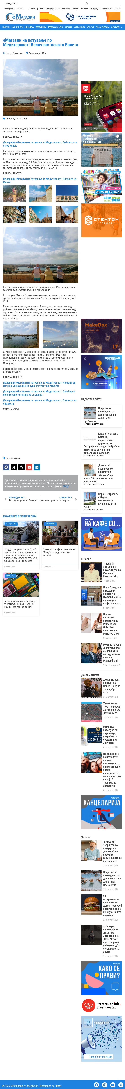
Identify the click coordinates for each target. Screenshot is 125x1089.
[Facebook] (96, 1084)
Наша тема (29, 27)
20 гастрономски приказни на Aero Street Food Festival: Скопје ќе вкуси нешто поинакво (112, 905)
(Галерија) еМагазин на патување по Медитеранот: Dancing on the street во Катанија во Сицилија (39, 393)
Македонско (79, 27)
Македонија (9, 9)
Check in (68, 27)
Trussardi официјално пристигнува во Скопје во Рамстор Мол (112, 570)
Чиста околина (102, 27)
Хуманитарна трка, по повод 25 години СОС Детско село (111, 708)
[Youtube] (112, 1084)
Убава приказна (63, 9)
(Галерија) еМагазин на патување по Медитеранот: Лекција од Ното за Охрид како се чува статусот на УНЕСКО (39, 384)
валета (9, 458)
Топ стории (21, 118)
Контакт (84, 9)
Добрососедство (55, 27)
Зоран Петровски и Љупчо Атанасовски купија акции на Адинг (101, 500)
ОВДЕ (65, 486)
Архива (117, 9)
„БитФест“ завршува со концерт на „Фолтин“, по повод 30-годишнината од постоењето (98, 473)
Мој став (90, 27)
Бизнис (20, 9)
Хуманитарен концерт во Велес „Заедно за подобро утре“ (111, 686)
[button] (6, 467)
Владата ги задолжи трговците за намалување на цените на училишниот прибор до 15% (20, 604)
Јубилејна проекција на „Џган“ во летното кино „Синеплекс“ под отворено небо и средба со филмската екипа (111, 939)
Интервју (50, 9)
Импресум (95, 9)
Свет (41, 9)
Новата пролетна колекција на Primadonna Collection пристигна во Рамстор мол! (111, 624)
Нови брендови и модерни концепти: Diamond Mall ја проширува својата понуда (112, 595)
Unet (58, 1085)
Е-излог (86, 559)
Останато (115, 27)
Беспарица (41, 27)
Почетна (6, 27)
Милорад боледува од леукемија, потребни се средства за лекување (110, 734)
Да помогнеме (90, 675)
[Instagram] (104, 1084)
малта (17, 458)
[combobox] (102, 4)
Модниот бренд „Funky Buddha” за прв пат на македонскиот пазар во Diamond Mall (112, 652)
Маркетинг (106, 9)
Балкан (33, 9)
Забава (86, 837)
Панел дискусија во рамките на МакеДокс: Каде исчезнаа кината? (59, 552)
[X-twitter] (120, 1084)
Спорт (75, 9)
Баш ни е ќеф (17, 27)
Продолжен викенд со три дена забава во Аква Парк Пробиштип (100, 415)
